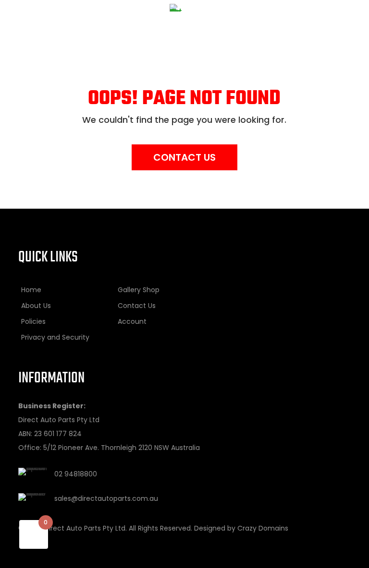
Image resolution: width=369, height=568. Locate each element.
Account (132, 321)
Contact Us (184, 157)
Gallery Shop (139, 290)
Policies (33, 321)
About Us (36, 305)
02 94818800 (75, 474)
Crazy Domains (262, 528)
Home (31, 290)
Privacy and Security (55, 337)
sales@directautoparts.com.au (106, 498)
